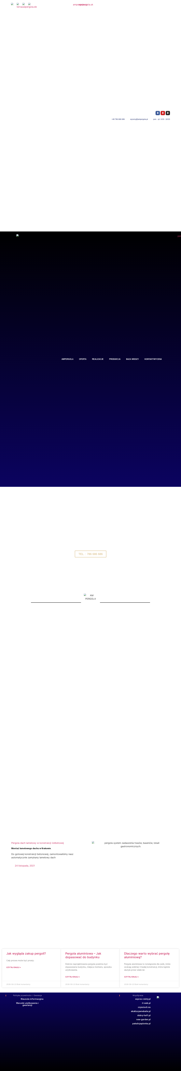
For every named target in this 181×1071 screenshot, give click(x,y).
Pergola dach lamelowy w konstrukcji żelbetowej (37, 843)
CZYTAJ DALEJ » (13, 967)
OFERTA (82, 359)
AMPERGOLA (67, 359)
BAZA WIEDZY (132, 359)
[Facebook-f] (158, 113)
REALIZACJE (98, 359)
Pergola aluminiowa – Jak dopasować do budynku (83, 955)
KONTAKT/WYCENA (153, 359)
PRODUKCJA (114, 359)
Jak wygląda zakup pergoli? (26, 953)
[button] (2, 539)
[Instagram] (168, 113)
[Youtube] (163, 113)
